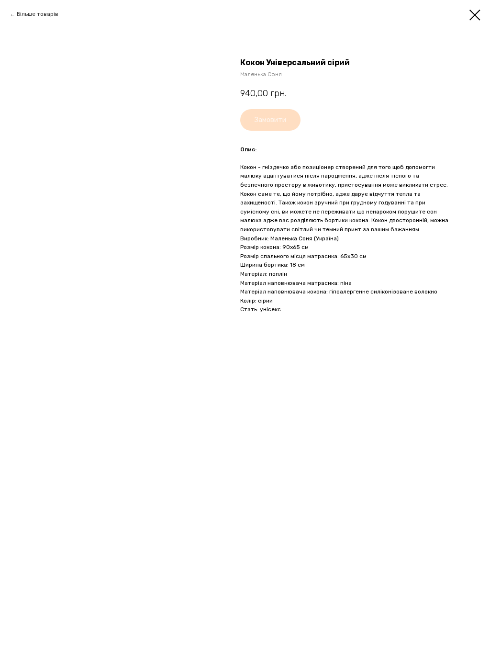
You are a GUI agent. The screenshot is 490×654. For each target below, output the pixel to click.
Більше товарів (37, 14)
